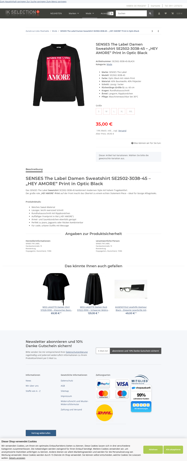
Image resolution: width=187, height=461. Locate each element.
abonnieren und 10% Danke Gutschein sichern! (135, 350)
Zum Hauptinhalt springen (13, 1)
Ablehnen (153, 449)
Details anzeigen (17, 458)
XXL (132, 111)
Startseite (155, 5)
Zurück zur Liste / (33, 31)
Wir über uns (32, 385)
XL (123, 111)
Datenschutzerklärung (77, 352)
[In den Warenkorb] (28, 40)
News (28, 380)
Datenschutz (67, 380)
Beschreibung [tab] (34, 169)
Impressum (66, 396)
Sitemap (65, 391)
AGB (63, 385)
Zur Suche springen (36, 1)
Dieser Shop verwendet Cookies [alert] (19, 441)
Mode (109, 64)
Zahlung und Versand (71, 409)
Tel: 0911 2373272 (173, 5)
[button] (159, 13)
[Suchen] (150, 13)
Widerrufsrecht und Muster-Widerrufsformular (75, 403)
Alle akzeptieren (173, 449)
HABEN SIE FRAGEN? (136, 5)
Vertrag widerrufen (40, 433)
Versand (122, 130)
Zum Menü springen (56, 1)
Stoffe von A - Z (33, 391)
